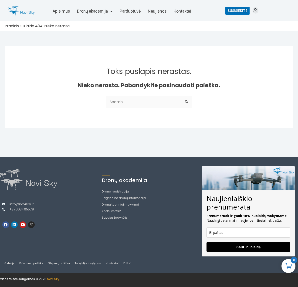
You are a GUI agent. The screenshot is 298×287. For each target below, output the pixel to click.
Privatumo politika (31, 263)
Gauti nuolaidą (248, 247)
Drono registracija (115, 191)
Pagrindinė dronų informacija (124, 198)
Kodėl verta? (111, 211)
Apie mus (61, 11)
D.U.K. (127, 263)
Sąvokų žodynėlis (115, 217)
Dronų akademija (92, 11)
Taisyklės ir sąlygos (88, 263)
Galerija (9, 263)
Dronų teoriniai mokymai (120, 204)
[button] (255, 10)
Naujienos (157, 11)
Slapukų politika (59, 263)
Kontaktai (182, 11)
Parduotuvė (130, 11)
